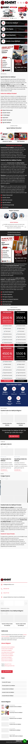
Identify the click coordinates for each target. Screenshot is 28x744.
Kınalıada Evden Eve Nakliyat (16, 715)
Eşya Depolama (7, 141)
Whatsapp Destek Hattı (9, 674)
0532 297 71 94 (8, 672)
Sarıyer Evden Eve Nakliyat (6, 669)
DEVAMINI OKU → (4, 478)
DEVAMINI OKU (8, 680)
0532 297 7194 (6, 601)
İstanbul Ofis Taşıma (21, 141)
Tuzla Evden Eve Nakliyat (6, 659)
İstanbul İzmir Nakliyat (20, 632)
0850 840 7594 (6, 597)
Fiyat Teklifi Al (7, 353)
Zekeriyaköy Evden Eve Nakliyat (7, 655)
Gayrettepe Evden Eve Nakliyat (16, 721)
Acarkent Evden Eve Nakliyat (7, 664)
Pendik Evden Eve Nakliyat (15, 738)
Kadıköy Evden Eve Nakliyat (7, 662)
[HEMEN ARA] (25, 741)
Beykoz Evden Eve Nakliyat (6, 667)
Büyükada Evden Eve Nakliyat (16, 727)
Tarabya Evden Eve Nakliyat (7, 657)
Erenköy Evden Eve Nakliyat (15, 733)
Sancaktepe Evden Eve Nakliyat (7, 660)
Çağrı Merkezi (15, 444)
